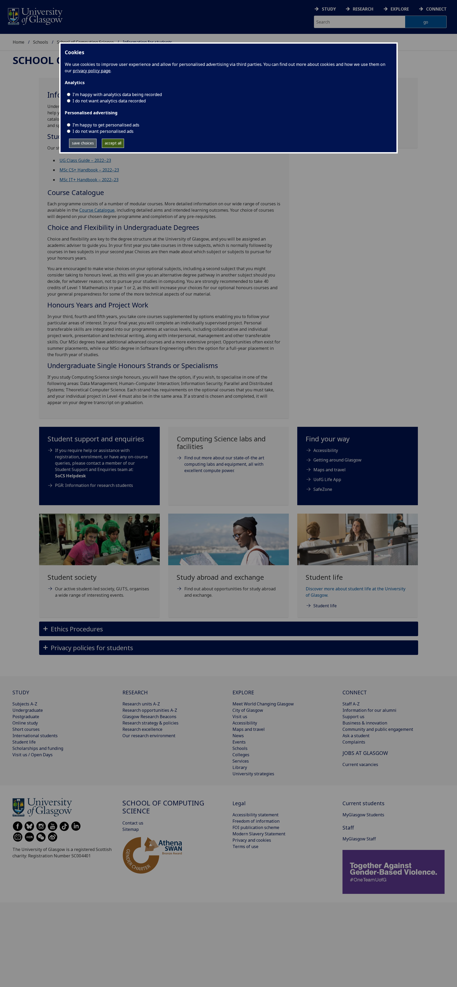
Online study (25, 723)
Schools (40, 42)
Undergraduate (27, 710)
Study (329, 9)
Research (363, 9)
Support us (353, 716)
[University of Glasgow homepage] (35, 15)
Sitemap (130, 829)
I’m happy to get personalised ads (105, 125)
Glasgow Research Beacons (149, 716)
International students (35, 736)
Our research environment (148, 736)
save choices (83, 143)
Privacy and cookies (251, 840)
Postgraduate (25, 716)
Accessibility (325, 450)
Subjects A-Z (24, 704)
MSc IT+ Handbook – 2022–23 (89, 180)
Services (240, 761)
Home (18, 42)
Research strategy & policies (150, 723)
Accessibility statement (255, 815)
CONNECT (354, 692)
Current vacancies (360, 764)
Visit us (239, 716)
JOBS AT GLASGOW (365, 753)
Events (239, 742)
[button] (228, 629)
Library (239, 767)
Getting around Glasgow (337, 460)
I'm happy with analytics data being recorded (117, 94)
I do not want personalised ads (103, 131)
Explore (400, 9)
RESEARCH (135, 692)
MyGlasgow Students (363, 815)
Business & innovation (364, 723)
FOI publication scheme (255, 827)
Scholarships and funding (37, 748)
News (238, 736)
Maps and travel (329, 470)
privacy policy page (92, 71)
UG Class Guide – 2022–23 (85, 160)
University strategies (253, 774)
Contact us (132, 823)
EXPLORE (243, 692)
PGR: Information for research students (94, 485)
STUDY (20, 692)
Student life (24, 742)
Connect (436, 9)
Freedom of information (256, 821)
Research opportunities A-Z (149, 710)
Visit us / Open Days (32, 755)
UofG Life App (327, 479)
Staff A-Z (351, 704)
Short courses (26, 729)
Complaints (353, 742)
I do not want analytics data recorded (109, 101)
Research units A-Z (141, 704)
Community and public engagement (377, 729)
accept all (113, 143)
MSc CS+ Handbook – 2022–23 (89, 170)
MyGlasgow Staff (359, 839)
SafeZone (322, 489)
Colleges (240, 755)
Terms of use (245, 846)
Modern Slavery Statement (258, 834)
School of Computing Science (163, 807)
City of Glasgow (247, 710)
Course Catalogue (97, 210)
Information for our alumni (369, 710)
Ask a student (355, 736)
